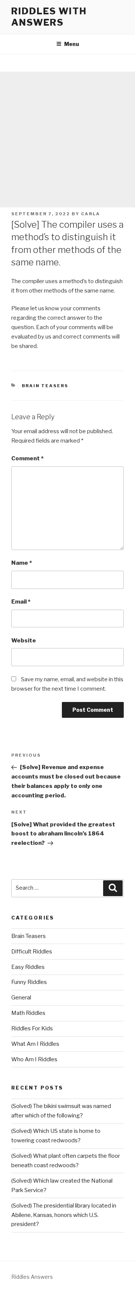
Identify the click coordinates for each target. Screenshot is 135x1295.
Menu (71, 44)
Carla (90, 213)
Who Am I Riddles (34, 1059)
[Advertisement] (67, 139)
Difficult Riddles (31, 951)
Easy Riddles (28, 967)
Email (20, 601)
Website (23, 640)
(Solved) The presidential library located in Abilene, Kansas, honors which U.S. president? (63, 1215)
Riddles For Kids (32, 1028)
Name (21, 562)
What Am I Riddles (35, 1044)
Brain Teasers (45, 385)
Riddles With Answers (49, 17)
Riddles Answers (32, 1277)
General (21, 997)
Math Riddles (28, 1013)
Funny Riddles (29, 982)
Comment (27, 458)
